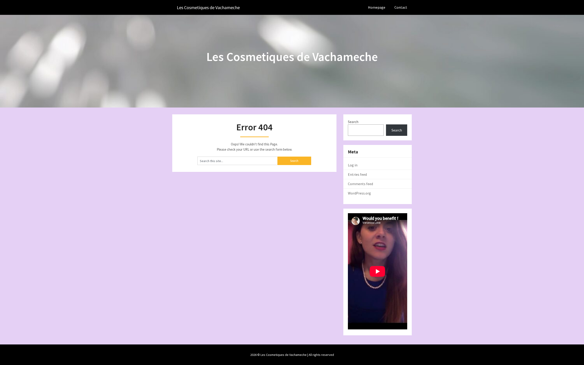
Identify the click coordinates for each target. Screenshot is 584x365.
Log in (352, 165)
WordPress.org (359, 193)
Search (353, 121)
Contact (400, 7)
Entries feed (357, 174)
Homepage (376, 7)
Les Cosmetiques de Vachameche (208, 7)
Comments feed (360, 183)
